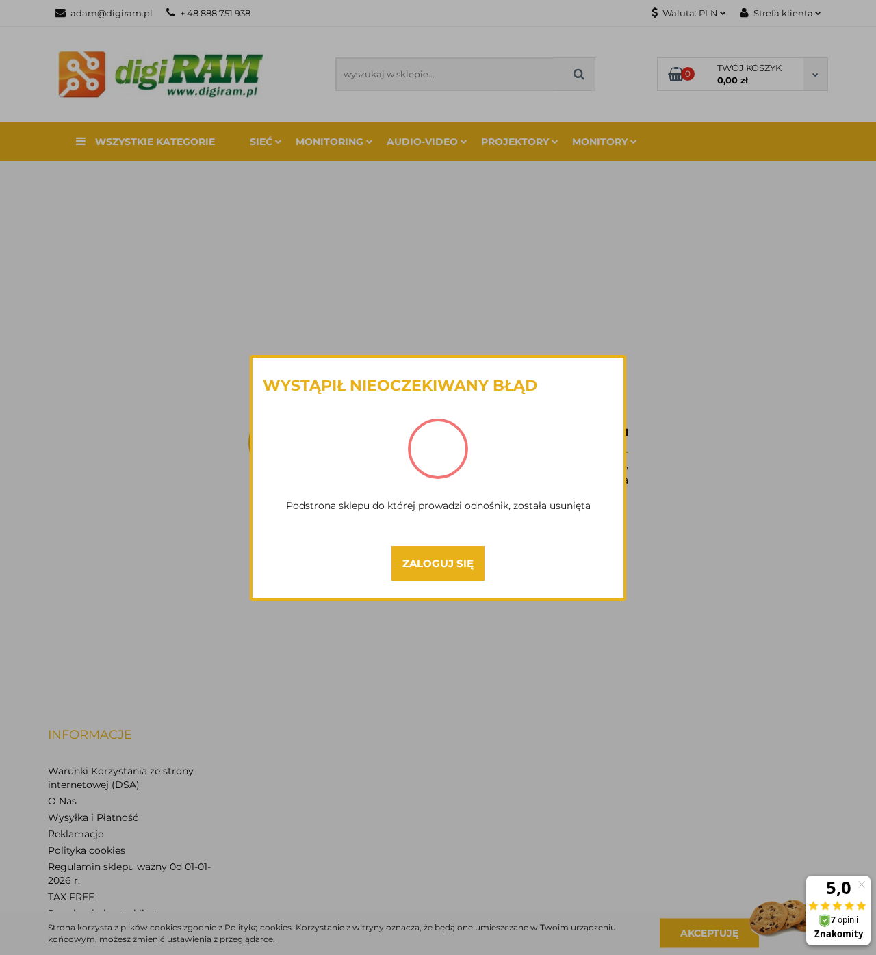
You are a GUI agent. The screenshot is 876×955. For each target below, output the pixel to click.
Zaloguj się (438, 563)
